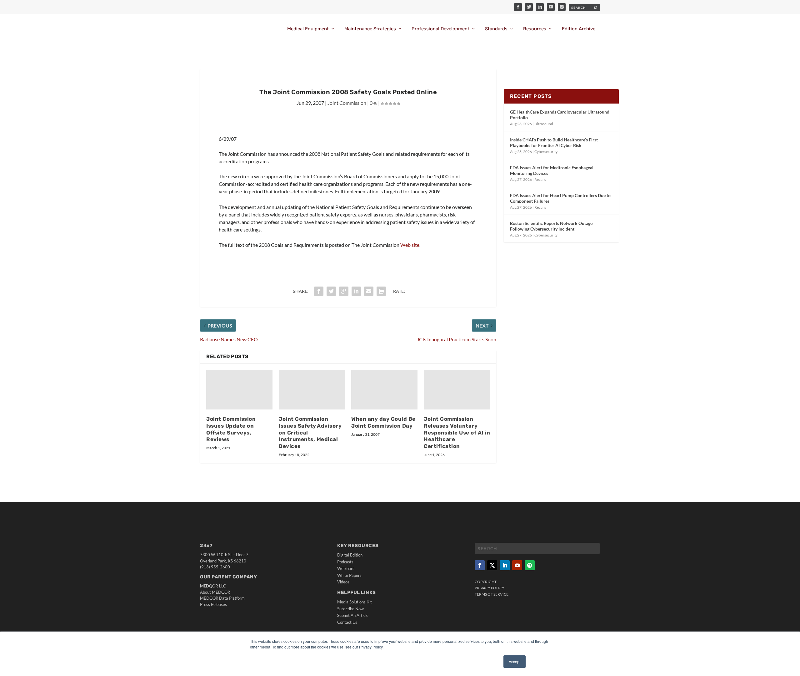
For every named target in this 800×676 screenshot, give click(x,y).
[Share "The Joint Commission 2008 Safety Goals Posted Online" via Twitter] (331, 291)
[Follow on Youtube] (517, 565)
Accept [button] (514, 661)
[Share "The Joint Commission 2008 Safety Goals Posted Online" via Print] (381, 291)
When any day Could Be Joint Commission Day (383, 422)
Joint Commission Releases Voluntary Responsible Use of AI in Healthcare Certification (457, 432)
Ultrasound (543, 123)
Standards (496, 29)
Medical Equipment (308, 29)
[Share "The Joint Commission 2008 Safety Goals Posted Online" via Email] (368, 291)
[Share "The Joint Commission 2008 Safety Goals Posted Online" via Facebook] (318, 291)
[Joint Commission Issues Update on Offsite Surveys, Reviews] (239, 389)
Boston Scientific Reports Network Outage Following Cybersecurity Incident (551, 226)
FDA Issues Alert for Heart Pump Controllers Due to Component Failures (560, 198)
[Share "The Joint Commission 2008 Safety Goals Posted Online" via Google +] (344, 291)
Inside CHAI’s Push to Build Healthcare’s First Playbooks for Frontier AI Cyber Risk (554, 142)
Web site (409, 245)
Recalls (540, 179)
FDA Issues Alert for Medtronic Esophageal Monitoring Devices (551, 170)
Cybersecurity (546, 151)
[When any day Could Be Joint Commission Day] (384, 389)
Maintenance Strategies (370, 29)
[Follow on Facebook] (480, 565)
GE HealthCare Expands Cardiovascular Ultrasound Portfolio (559, 114)
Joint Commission (347, 103)
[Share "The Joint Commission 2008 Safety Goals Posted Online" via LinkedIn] (356, 291)
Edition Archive (578, 29)
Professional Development (440, 29)
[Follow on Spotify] (530, 565)
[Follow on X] (492, 565)
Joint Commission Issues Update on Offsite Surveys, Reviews (231, 429)
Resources (534, 29)
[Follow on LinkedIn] (505, 565)
